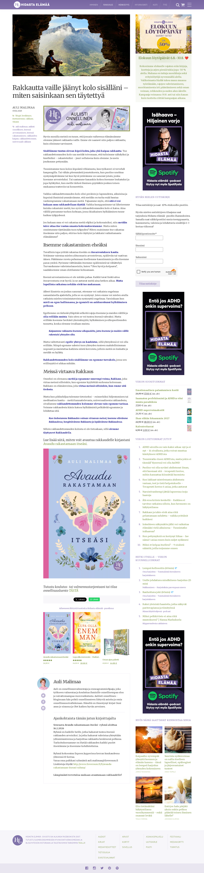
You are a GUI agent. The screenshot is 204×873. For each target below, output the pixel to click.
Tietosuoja (104, 852)
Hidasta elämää (48, 4)
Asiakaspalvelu (154, 836)
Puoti (149, 847)
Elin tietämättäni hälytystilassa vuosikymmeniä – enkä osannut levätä (149, 811)
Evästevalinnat (106, 857)
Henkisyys (124, 4)
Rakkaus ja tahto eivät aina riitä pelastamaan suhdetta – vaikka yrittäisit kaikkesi (165, 516)
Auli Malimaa (23, 107)
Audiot (102, 836)
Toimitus (174, 847)
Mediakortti (177, 841)
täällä (81, 843)
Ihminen (94, 4)
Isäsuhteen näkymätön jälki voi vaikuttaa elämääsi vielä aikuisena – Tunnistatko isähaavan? (166, 528)
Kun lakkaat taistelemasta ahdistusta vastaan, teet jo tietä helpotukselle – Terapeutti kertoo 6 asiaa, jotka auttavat (165, 483)
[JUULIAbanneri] (163, 333)
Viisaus (15, 122)
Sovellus (127, 847)
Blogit (18, 116)
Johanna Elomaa (172, 819)
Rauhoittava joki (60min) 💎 (158, 592)
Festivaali (175, 836)
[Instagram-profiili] (43, 708)
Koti (155, 4)
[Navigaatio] (189, 5)
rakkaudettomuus (28, 139)
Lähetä (95, 599)
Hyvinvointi (141, 4)
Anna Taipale (170, 771)
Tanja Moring (141, 819)
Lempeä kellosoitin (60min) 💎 (160, 568)
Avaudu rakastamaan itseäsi (65, 444)
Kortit (125, 841)
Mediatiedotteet (107, 847)
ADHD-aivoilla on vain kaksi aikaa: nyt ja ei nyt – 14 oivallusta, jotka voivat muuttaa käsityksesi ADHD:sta (167, 451)
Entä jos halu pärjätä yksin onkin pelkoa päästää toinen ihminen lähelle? (178, 811)
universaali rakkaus (21, 142)
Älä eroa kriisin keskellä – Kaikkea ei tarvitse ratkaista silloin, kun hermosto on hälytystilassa (166, 504)
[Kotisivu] (43, 695)
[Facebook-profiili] (43, 702)
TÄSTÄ (73, 591)
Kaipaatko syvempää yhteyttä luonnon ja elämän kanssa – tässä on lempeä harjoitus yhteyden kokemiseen (148, 762)
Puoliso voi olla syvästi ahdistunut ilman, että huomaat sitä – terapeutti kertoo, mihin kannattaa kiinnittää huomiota (166, 471)
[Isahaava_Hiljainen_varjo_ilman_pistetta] (163, 148)
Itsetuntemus (18, 119)
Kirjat (101, 841)
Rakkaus (108, 4)
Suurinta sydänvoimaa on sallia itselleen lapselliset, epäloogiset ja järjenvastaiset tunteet (178, 762)
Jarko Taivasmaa (143, 771)
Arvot (125, 836)
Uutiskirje (151, 841)
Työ (165, 4)
